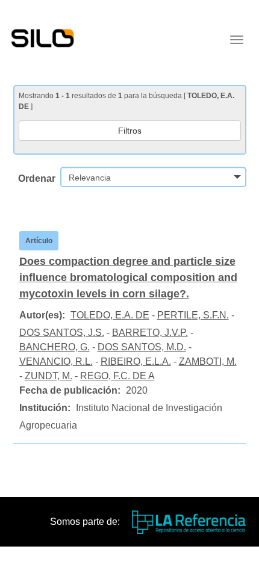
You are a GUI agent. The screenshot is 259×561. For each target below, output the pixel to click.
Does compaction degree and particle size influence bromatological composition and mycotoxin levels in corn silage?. (128, 277)
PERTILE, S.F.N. (193, 315)
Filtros (130, 130)
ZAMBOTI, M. (208, 361)
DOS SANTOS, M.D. (142, 347)
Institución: (44, 408)
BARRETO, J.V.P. (150, 332)
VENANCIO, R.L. (56, 361)
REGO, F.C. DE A (117, 376)
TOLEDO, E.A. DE (109, 315)
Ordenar (36, 178)
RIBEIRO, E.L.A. (136, 361)
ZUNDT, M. (48, 376)
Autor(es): (42, 315)
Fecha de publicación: (69, 390)
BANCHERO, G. (54, 347)
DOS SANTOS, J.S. (61, 332)
